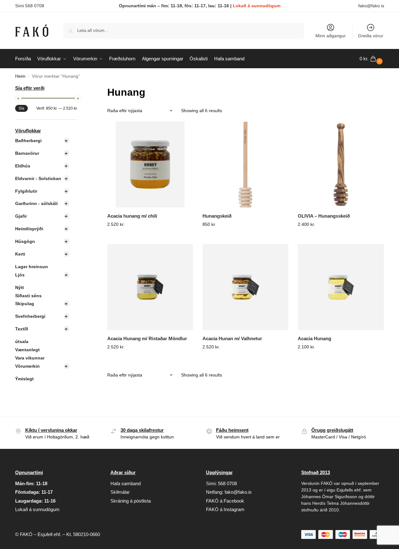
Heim (20, 76)
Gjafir (21, 216)
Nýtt (19, 287)
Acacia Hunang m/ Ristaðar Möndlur (147, 338)
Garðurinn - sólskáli (36, 203)
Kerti (20, 253)
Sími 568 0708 (29, 5)
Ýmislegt (24, 378)
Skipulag (24, 303)
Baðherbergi (28, 140)
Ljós (20, 274)
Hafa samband (125, 483)
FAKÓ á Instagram (225, 509)
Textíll (21, 328)
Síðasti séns (28, 295)
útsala (21, 341)
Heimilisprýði (29, 228)
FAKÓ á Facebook (225, 501)
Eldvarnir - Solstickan (38, 178)
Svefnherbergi (30, 316)
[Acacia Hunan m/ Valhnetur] (245, 287)
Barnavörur (27, 153)
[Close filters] (79, 88)
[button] (372, 58)
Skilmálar (120, 492)
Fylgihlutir (26, 191)
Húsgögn (25, 241)
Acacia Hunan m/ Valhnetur (232, 338)
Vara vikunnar (29, 357)
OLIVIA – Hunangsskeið (324, 216)
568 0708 (227, 483)
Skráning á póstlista (130, 501)
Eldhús (22, 165)
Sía (21, 108)
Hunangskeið (217, 216)
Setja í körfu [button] (150, 237)
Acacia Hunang (314, 338)
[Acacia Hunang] (341, 287)
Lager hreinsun (31, 266)
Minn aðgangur (330, 35)
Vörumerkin (27, 366)
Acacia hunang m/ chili (132, 216)
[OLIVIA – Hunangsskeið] (341, 165)
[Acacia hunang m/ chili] (150, 165)
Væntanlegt (27, 349)
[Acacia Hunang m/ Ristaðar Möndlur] (150, 287)
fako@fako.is (371, 5)
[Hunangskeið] (245, 165)
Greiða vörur (370, 35)
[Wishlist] (183, 131)
